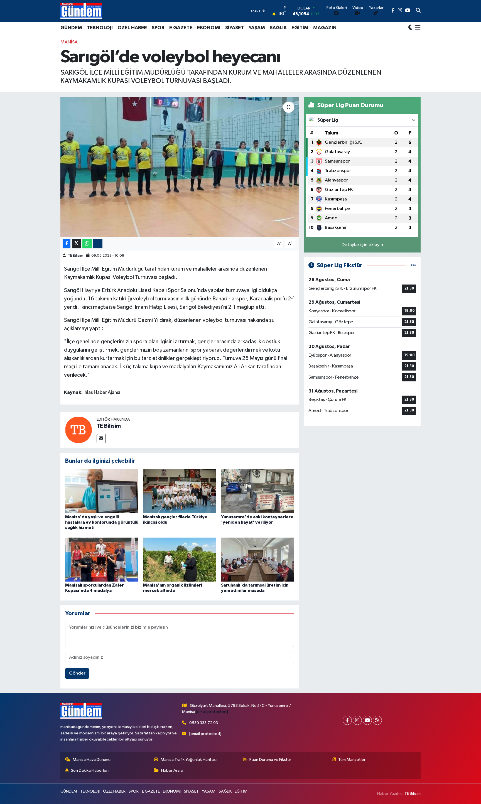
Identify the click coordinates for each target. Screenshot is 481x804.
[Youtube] (367, 720)
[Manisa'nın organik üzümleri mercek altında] (179, 559)
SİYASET (234, 27)
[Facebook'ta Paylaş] (66, 243)
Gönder (77, 673)
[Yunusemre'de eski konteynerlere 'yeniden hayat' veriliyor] (257, 491)
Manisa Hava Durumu (92, 760)
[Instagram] (357, 720)
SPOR (158, 27)
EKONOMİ (208, 27)
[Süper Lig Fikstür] (413, 265)
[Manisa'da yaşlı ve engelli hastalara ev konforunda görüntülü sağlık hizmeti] (101, 491)
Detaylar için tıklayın (362, 244)
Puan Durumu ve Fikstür (270, 760)
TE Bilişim (75, 256)
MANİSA (69, 42)
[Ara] (418, 10)
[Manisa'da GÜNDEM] (81, 11)
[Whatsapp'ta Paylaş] (87, 243)
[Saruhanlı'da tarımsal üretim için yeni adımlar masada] (257, 559)
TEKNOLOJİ (100, 27)
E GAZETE (180, 27)
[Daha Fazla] (97, 243)
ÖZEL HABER (132, 27)
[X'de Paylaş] (76, 243)
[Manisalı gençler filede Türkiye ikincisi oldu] (179, 491)
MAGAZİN (325, 27)
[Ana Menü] (417, 28)
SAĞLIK (278, 27)
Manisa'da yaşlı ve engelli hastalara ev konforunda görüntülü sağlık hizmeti (101, 522)
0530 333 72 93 (203, 723)
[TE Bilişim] (78, 429)
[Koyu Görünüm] (410, 27)
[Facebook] (347, 720)
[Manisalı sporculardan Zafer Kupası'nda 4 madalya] (101, 559)
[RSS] (377, 720)
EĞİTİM (299, 27)
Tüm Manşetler (351, 760)
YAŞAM (257, 27)
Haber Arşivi (172, 770)
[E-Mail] (101, 438)
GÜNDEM (71, 27)
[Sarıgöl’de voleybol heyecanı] (179, 167)
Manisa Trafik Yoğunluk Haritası (189, 760)
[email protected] (212, 712)
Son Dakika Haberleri (90, 770)
